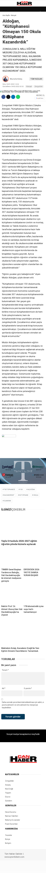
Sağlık (7, 47)
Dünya (6, 21)
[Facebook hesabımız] (7, 869)
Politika (8, 52)
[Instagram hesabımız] (22, 869)
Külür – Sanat (10, 37)
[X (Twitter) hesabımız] (15, 869)
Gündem (7, 31)
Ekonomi (8, 26)
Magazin (8, 42)
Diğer (6, 63)
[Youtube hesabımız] (29, 869)
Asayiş (7, 57)
